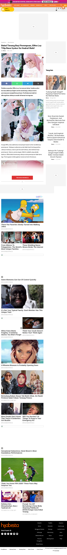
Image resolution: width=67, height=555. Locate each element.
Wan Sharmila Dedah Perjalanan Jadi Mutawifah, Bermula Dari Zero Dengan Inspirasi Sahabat (56, 120)
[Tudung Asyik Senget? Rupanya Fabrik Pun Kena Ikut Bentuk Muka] (56, 82)
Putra (4, 50)
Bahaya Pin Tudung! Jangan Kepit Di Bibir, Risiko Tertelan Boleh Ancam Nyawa (56, 154)
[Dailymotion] (56, 10)
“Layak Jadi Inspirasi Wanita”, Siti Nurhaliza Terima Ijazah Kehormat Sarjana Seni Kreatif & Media (56, 137)
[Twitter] (60, 8)
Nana (47, 98)
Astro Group (57, 550)
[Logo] (6, 5)
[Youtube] (14, 534)
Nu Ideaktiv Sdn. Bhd (58, 548)
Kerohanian (11, 42)
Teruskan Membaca (22, 177)
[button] (61, 5)
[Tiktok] (11, 534)
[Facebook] (56, 8)
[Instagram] (58, 8)
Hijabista (3, 42)
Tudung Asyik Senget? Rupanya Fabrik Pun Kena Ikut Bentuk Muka (55, 94)
